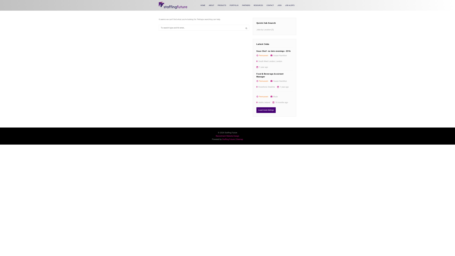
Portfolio (234, 5)
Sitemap (239, 139)
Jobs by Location (263, 30)
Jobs (279, 5)
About (211, 5)
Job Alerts (289, 5)
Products (222, 5)
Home (202, 5)
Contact (270, 5)
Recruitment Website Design (227, 136)
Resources (258, 5)
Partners (246, 5)
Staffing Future (228, 139)
